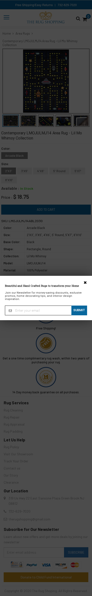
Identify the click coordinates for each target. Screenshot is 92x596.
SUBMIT (79, 310)
